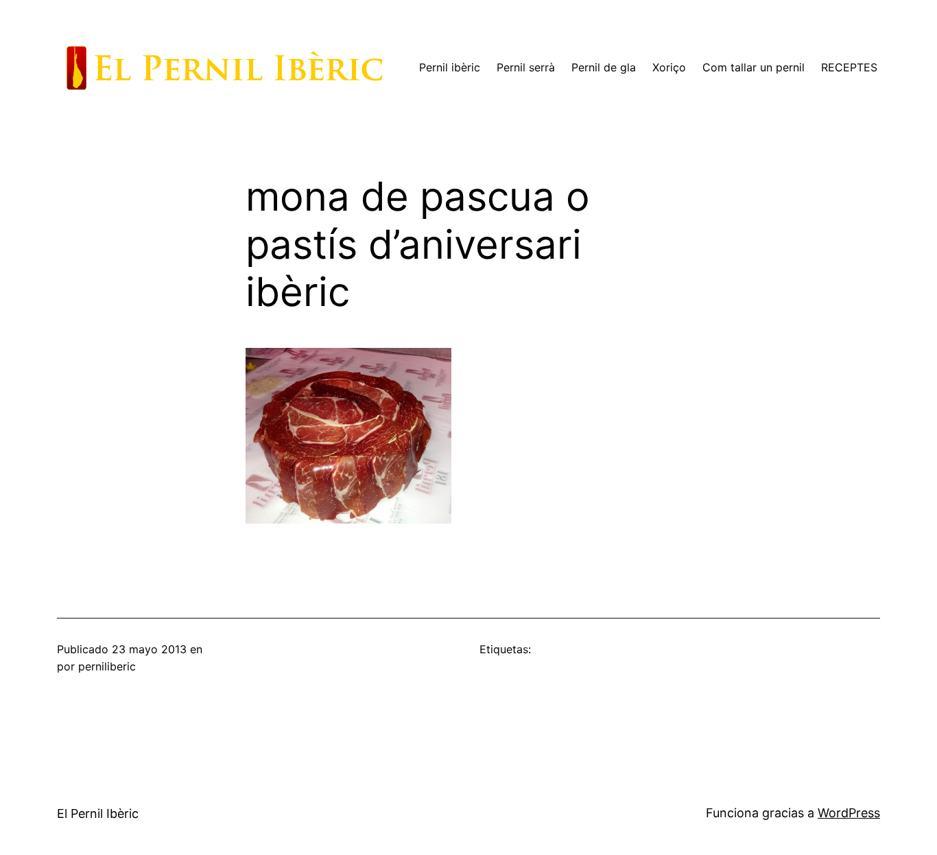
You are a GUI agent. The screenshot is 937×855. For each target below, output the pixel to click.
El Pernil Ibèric (98, 813)
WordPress (849, 813)
